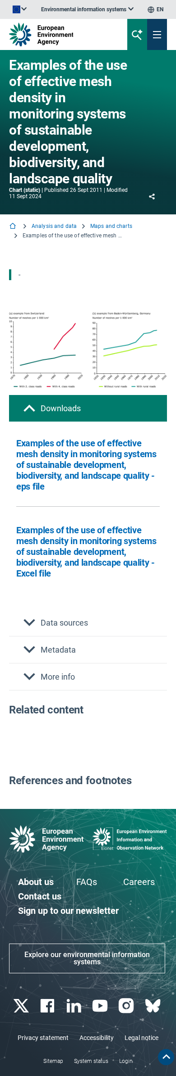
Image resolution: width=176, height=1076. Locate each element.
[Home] (13, 227)
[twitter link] (22, 1006)
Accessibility (96, 1037)
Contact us (39, 896)
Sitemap (53, 1061)
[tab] (88, 408)
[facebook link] (48, 1006)
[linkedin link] (74, 1006)
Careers (139, 881)
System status (91, 1061)
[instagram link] (127, 1006)
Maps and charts (111, 226)
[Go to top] (166, 1057)
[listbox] (87, 9)
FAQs (86, 881)
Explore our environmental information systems (87, 958)
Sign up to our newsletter (68, 910)
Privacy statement (43, 1037)
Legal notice (141, 1037)
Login (126, 1061)
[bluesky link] (153, 1006)
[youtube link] (101, 1006)
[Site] (59, 34)
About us (36, 881)
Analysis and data (54, 226)
